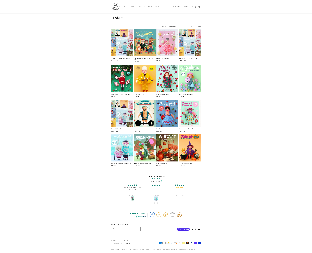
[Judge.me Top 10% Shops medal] (179, 214)
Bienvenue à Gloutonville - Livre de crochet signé (144, 59)
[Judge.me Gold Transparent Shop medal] (159, 214)
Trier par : (164, 26)
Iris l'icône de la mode (139, 94)
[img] (156, 179)
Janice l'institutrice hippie (162, 94)
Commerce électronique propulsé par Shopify (128, 249)
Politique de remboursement (159, 249)
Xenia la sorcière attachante (185, 163)
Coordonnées (192, 249)
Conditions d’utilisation (171, 249)
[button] (192, 7)
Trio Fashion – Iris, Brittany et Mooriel (188, 58)
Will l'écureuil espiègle (161, 163)
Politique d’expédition (183, 249)
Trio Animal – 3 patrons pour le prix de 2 (120, 58)
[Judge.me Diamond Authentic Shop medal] (152, 214)
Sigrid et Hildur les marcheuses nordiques (121, 163)
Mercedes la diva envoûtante (163, 129)
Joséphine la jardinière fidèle (186, 94)
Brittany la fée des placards (162, 58)
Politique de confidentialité (145, 249)
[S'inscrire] (138, 229)
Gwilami (116, 249)
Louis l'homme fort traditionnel (141, 129)
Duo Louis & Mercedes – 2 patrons (119, 129)
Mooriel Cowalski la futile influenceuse (120, 94)
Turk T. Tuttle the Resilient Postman (142, 163)
